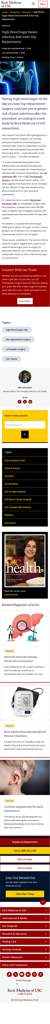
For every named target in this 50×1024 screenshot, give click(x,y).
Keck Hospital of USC (15, 460)
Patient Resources (25, 961)
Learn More (25, 301)
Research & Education (25, 937)
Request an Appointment (25, 845)
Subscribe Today (25, 897)
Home (5, 12)
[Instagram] (34, 978)
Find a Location (25, 871)
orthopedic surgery (15, 349)
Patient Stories (12, 468)
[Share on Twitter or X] (25, 402)
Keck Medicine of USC (25, 914)
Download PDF (11, 594)
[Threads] (41, 978)
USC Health (11, 358)
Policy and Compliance (25, 968)
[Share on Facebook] (19, 402)
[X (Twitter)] (16, 978)
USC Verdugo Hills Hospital (18, 507)
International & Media (25, 922)
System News (11, 483)
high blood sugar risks (17, 329)
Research (26, 12)
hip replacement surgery (18, 339)
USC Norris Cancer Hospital (18, 499)
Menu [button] (43, 4)
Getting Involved (25, 953)
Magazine (15, 12)
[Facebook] (9, 978)
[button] (34, 4)
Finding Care (25, 945)
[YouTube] (22, 978)
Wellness (9, 514)
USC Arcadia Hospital (15, 491)
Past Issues (10, 522)
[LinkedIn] (28, 978)
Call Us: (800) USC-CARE (25, 854)
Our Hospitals (25, 929)
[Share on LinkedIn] (30, 402)
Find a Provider (25, 862)
